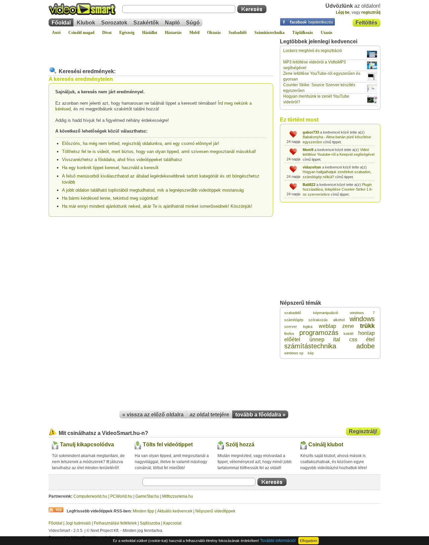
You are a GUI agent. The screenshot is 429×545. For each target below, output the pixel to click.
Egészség (126, 32)
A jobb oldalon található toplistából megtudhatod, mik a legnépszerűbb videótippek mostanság (153, 190)
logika (307, 327)
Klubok (86, 23)
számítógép (293, 320)
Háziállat (149, 32)
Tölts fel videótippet (168, 444)
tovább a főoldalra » (260, 414)
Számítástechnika (269, 32)
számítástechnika (310, 346)
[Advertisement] (160, 48)
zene (348, 326)
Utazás (326, 32)
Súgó (193, 23)
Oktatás (214, 32)
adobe (365, 346)
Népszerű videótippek (215, 511)
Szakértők (146, 23)
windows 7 (362, 313)
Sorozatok (114, 23)
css (353, 339)
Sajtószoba (150, 523)
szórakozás (318, 320)
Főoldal (61, 23)
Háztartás (173, 32)
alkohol (339, 320)
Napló (172, 23)
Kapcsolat (172, 523)
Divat (107, 32)
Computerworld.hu (90, 496)
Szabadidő (238, 32)
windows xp (293, 353)
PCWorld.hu (121, 496)
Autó (56, 32)
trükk (367, 326)
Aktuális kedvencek (174, 511)
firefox (289, 334)
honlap (366, 333)
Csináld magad (81, 32)
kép (311, 353)
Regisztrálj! (363, 431)
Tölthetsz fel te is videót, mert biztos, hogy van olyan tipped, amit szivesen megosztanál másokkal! (159, 151)
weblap (327, 326)
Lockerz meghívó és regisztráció (312, 50)
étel (370, 339)
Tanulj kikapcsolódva (87, 444)
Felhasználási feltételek (115, 523)
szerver (290, 327)
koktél (348, 334)
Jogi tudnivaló (78, 523)
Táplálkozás (302, 32)
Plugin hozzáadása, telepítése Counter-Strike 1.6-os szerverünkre (338, 189)
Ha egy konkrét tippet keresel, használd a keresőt (110, 167)
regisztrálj (370, 12)
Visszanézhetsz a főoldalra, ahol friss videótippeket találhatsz (122, 159)
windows (362, 319)
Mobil (194, 32)
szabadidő (292, 313)
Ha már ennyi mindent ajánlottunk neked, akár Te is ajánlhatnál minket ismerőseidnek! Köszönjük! (157, 206)
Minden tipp (143, 511)
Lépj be (343, 12)
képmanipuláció (325, 313)
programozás (319, 332)
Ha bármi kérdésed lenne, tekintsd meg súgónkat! (110, 198)
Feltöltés (366, 23)
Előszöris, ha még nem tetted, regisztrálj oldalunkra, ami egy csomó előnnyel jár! (140, 143)
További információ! (278, 540)
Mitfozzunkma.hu (177, 496)
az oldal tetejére (209, 414)
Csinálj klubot (325, 444)
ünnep (316, 339)
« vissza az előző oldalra (153, 414)
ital (336, 339)
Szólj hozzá (240, 444)
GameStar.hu (147, 496)
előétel (292, 339)
